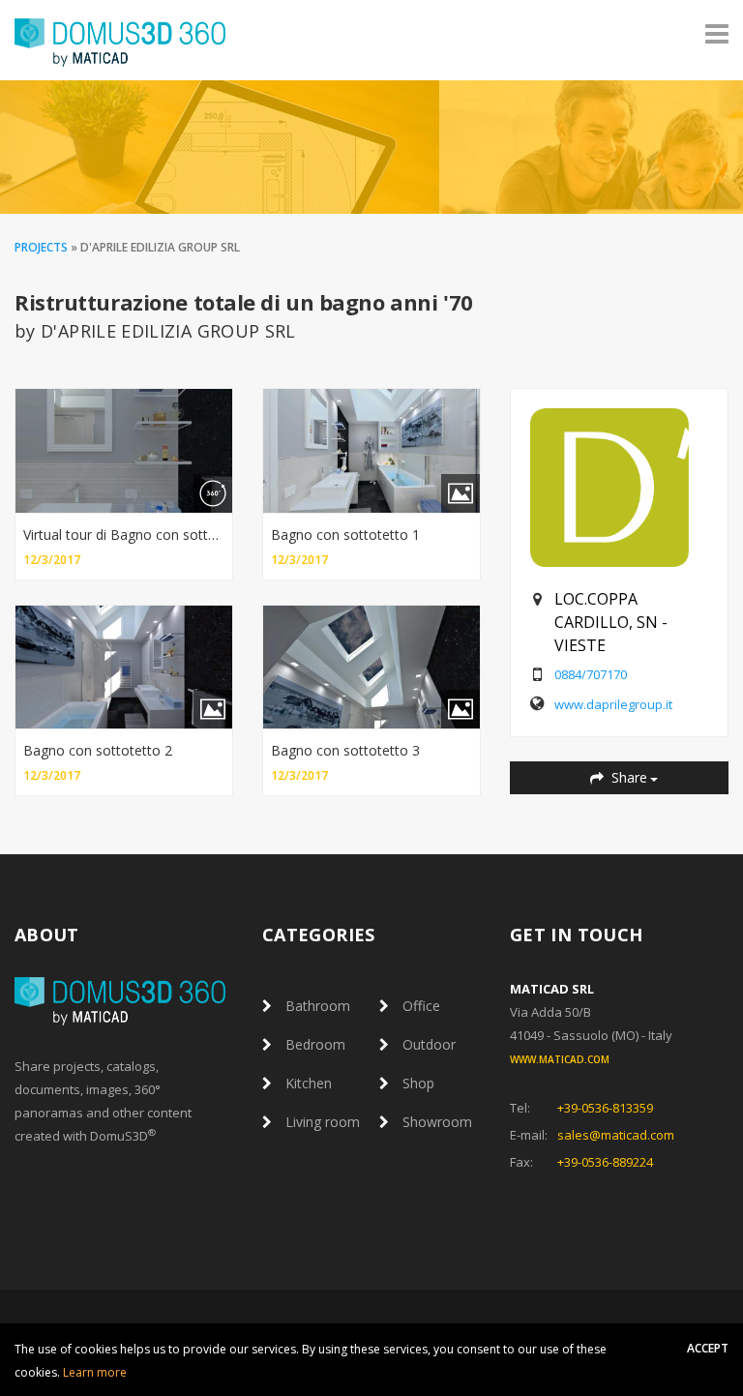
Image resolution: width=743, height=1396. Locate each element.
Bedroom (315, 1044)
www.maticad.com (559, 1059)
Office (421, 1005)
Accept (707, 1348)
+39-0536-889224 (605, 1162)
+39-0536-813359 (605, 1107)
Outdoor (429, 1044)
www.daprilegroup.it (613, 704)
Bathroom (317, 1005)
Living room (322, 1122)
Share (627, 777)
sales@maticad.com (615, 1135)
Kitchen (308, 1083)
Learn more (95, 1372)
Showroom (437, 1122)
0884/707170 (590, 674)
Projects (41, 247)
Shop (418, 1083)
